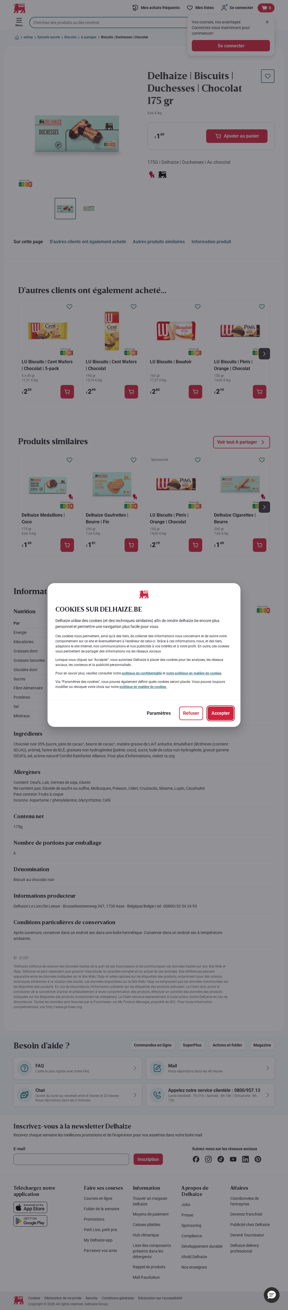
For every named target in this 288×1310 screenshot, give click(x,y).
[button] (272, 1295)
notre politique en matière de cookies (193, 673)
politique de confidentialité (142, 673)
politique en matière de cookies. (143, 687)
